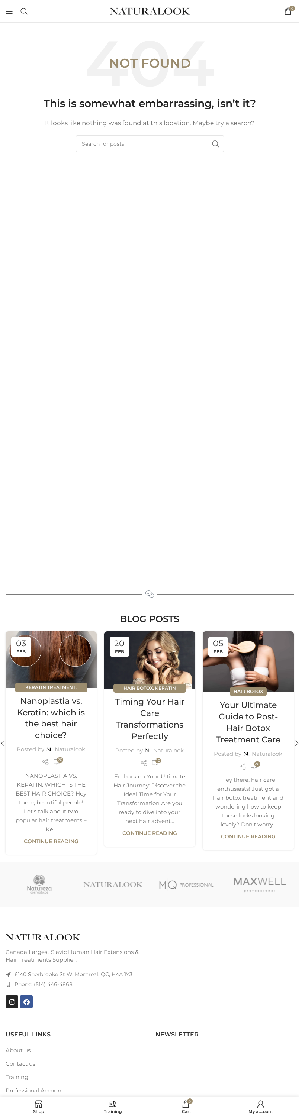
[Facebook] (26, 1001)
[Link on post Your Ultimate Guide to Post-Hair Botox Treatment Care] (248, 661)
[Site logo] (150, 10)
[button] (296, 743)
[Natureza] (39, 884)
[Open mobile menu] (9, 11)
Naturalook (70, 749)
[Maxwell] (259, 884)
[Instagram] (12, 1001)
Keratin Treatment (50, 687)
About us (18, 1050)
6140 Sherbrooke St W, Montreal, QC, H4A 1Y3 (73, 974)
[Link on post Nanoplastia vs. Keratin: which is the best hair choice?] (51, 659)
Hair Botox (138, 688)
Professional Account (35, 1090)
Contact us (20, 1063)
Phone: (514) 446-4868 (44, 984)
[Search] (24, 11)
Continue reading (51, 841)
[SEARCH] (215, 143)
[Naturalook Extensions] (113, 884)
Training (17, 1077)
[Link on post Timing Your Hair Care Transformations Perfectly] (149, 660)
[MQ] (186, 884)
